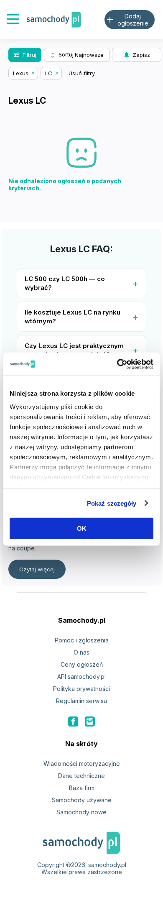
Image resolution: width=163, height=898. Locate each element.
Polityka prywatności (81, 688)
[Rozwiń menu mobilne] (13, 20)
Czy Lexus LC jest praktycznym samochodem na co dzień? (74, 350)
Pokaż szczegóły (112, 503)
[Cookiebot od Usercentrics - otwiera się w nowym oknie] (117, 363)
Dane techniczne (81, 775)
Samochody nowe (81, 812)
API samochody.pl (81, 676)
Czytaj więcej (37, 569)
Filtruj (24, 54)
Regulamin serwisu (81, 700)
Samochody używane (82, 799)
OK (82, 528)
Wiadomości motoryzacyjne (81, 763)
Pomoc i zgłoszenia (82, 640)
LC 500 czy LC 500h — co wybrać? (65, 283)
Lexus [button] (20, 73)
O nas (81, 652)
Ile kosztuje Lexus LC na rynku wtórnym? (72, 316)
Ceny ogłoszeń (82, 664)
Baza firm (81, 787)
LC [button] (48, 73)
